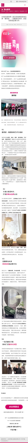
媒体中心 (11, 11)
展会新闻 (22, 11)
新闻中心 (17, 11)
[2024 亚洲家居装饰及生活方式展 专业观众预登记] (14, 405)
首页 (7, 11)
